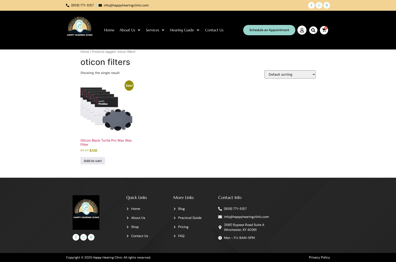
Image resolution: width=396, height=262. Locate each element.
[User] (301, 30)
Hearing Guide (182, 30)
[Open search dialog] (313, 30)
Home (109, 30)
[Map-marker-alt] (326, 5)
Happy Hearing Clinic (108, 257)
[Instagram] (319, 5)
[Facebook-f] (311, 5)
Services (152, 30)
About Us (127, 30)
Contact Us (214, 30)
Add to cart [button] (93, 161)
